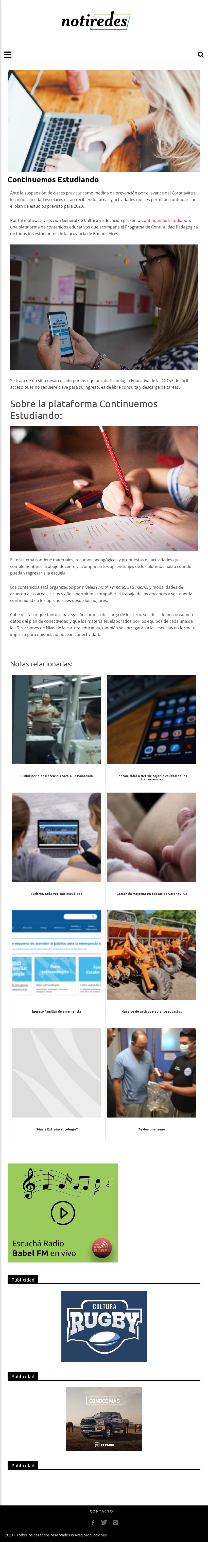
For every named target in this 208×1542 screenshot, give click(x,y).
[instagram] (115, 1522)
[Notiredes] (104, 20)
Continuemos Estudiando (165, 220)
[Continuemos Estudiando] (104, 121)
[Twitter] (104, 1522)
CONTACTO (101, 1511)
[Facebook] (93, 1522)
